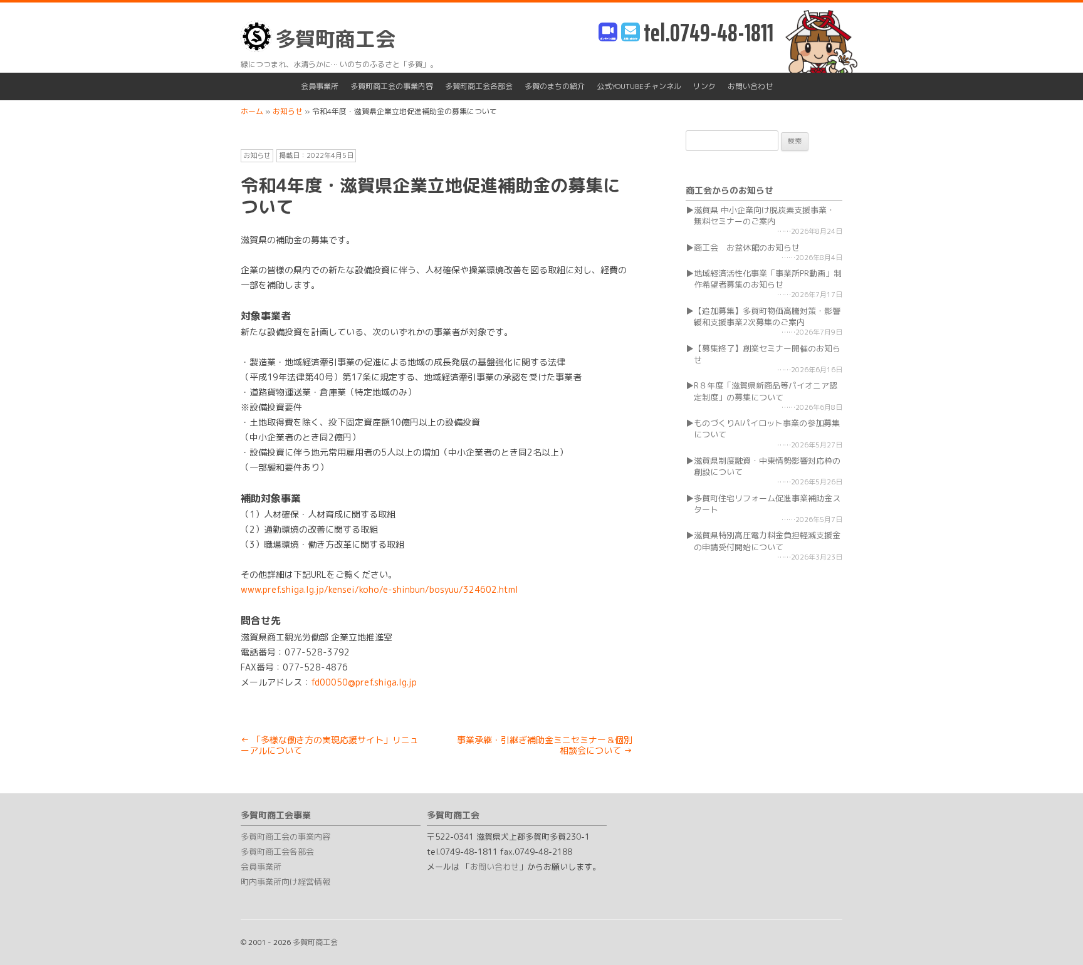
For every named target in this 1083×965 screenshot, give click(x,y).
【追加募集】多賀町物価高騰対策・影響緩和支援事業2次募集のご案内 (767, 316)
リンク (704, 86)
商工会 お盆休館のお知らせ (747, 247)
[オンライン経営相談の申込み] (608, 33)
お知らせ (257, 155)
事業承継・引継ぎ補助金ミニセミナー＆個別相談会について (544, 745)
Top (1053, 935)
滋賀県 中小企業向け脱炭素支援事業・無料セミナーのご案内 (764, 215)
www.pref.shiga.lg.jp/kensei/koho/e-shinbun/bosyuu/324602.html (379, 589)
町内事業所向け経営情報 (285, 881)
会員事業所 (319, 86)
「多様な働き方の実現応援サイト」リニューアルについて (330, 745)
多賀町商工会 (335, 39)
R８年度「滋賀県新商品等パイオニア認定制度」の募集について (765, 391)
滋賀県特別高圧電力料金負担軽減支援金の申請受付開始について (767, 540)
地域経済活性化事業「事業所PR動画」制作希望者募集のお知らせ (768, 279)
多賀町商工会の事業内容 (391, 86)
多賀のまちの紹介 (555, 86)
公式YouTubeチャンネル (639, 86)
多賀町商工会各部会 (479, 86)
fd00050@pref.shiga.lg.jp (364, 682)
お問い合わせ (750, 86)
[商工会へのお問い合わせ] (630, 33)
